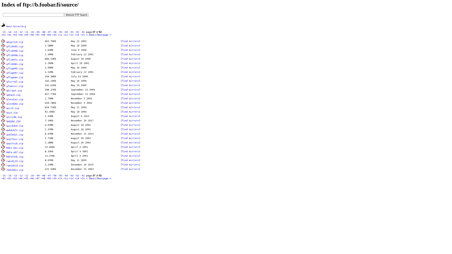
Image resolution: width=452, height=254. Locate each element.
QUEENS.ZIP (13, 121)
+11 (60, 35)
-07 (49, 32)
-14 (9, 32)
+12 (66, 35)
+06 (32, 35)
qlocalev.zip (14, 99)
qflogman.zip (14, 77)
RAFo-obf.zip (14, 152)
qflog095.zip (14, 68)
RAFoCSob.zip (14, 156)
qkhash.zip (13, 95)
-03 (71, 32)
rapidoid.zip (14, 165)
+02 (9, 35)
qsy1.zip (12, 112)
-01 (83, 32)
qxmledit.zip (14, 134)
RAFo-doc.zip (14, 148)
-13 (15, 32)
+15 (83, 35)
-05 (60, 32)
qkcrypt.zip (14, 90)
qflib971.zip (14, 59)
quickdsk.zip (14, 126)
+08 (43, 35)
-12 (20, 32)
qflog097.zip (14, 73)
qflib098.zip (14, 55)
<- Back (90, 34)
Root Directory (16, 26)
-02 (77, 32)
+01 (3, 35)
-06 (54, 32)
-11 (26, 32)
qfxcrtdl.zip (14, 81)
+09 (49, 35)
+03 (15, 35)
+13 (71, 35)
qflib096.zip (14, 51)
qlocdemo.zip (14, 103)
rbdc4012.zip (14, 170)
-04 (66, 32)
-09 (37, 32)
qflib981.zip (14, 64)
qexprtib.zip (14, 42)
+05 (26, 35)
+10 (54, 35)
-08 (43, 32)
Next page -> (104, 34)
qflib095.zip (14, 46)
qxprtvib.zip (14, 143)
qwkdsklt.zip (14, 130)
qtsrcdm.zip (14, 117)
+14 (77, 35)
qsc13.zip (12, 108)
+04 (20, 35)
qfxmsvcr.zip (14, 86)
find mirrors (130, 41)
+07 (37, 35)
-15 (3, 32)
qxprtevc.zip (14, 139)
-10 (32, 32)
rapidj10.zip (14, 161)
